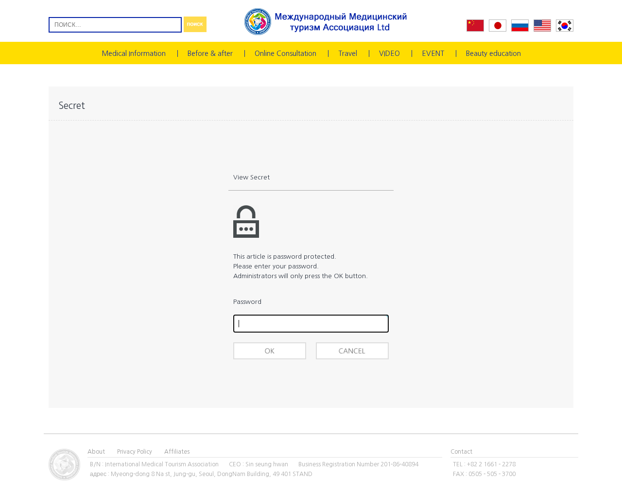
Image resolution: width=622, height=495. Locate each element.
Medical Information (134, 53)
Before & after (210, 53)
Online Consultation (285, 53)
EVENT (433, 53)
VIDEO (389, 53)
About (96, 452)
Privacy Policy (134, 452)
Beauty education (493, 53)
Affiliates (177, 452)
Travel (347, 53)
